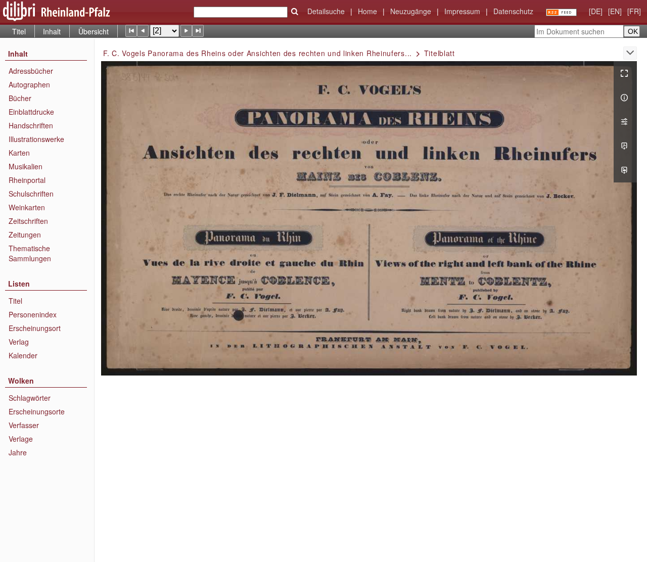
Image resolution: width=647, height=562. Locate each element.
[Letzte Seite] (198, 30)
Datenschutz (513, 11)
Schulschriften (31, 194)
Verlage (21, 439)
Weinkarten (27, 207)
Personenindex (33, 314)
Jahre (18, 452)
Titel (19, 31)
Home (367, 11)
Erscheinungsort (35, 328)
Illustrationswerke (36, 139)
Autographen (29, 84)
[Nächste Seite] (186, 30)
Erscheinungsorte (37, 411)
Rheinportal (27, 180)
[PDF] (625, 146)
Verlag (19, 342)
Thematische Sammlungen (30, 253)
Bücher (20, 98)
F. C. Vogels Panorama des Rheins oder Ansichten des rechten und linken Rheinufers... (257, 53)
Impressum (462, 11)
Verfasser (24, 425)
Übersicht (93, 31)
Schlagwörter (30, 398)
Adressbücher (31, 71)
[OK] (295, 12)
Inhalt (52, 31)
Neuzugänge (410, 11)
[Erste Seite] (131, 30)
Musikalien (25, 166)
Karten (19, 153)
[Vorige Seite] (143, 30)
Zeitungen (25, 234)
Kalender (23, 355)
